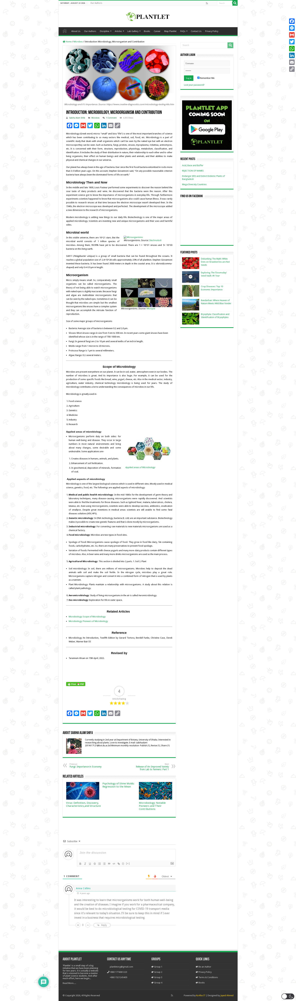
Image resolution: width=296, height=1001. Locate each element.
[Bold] (80, 864)
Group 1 (158, 966)
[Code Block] (114, 864)
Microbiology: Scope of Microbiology (87, 616)
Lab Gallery (132, 31)
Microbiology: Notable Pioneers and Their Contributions (152, 806)
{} (123, 863)
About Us (75, 31)
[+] (128, 863)
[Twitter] (291, 41)
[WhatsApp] (291, 48)
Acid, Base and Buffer (192, 165)
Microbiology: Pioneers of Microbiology (88, 621)
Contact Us (196, 31)
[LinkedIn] (291, 55)
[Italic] (85, 864)
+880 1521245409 (118, 977)
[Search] (235, 3)
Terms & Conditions (208, 977)
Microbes (78, 41)
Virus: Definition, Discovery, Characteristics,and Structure (83, 804)
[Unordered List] (104, 864)
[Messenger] (291, 28)
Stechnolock (155, 240)
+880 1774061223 (118, 972)
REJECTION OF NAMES (193, 170)
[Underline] (90, 864)
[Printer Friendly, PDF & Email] (75, 683)
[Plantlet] (148, 16)
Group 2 (158, 972)
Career (157, 31)
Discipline (104, 31)
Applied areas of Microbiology (140, 467)
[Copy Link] (291, 69)
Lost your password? (194, 85)
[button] (287, 996)
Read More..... (69, 983)
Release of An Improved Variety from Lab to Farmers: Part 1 (152, 767)
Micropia (150, 308)
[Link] (118, 864)
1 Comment (111, 118)
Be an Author (204, 966)
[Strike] (94, 864)
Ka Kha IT (200, 995)
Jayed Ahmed (226, 995)
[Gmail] (291, 34)
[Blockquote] (109, 864)
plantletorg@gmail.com (121, 966)
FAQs (182, 31)
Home (64, 30)
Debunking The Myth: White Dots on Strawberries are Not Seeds (215, 261)
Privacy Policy (211, 31)
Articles (118, 31)
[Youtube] (214, 3)
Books (147, 31)
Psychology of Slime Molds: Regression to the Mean (118, 785)
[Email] (291, 62)
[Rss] (207, 3)
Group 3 (158, 977)
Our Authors (96, 3)
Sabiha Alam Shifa (77, 118)
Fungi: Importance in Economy (86, 765)
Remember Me (207, 78)
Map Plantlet (170, 31)
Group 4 (158, 982)
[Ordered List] (99, 864)
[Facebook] (210, 3)
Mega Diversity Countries (194, 184)
